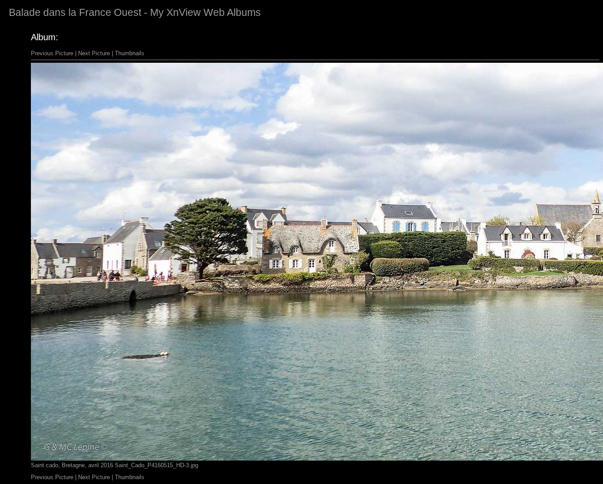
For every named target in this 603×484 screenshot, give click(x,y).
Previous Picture (52, 53)
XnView (183, 12)
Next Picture (94, 53)
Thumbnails (129, 53)
